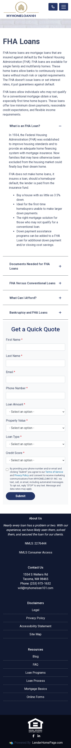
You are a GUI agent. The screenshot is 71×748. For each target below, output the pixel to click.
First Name (14, 339)
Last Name (14, 356)
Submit (20, 496)
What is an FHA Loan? (24, 126)
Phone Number (17, 388)
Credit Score (15, 453)
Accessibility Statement (35, 626)
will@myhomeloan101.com (35, 588)
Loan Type (14, 437)
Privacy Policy (21, 475)
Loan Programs (35, 672)
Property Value (17, 420)
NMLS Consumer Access (35, 552)
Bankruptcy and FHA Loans (28, 312)
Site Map (35, 634)
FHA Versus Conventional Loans (32, 283)
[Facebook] (33, 735)
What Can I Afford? (23, 298)
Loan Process (35, 681)
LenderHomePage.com (47, 742)
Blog (36, 656)
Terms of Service (54, 472)
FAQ (35, 664)
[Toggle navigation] (63, 7)
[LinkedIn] (38, 735)
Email (10, 372)
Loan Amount (15, 404)
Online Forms (35, 697)
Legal (35, 610)
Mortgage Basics (35, 689)
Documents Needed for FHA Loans (29, 266)
